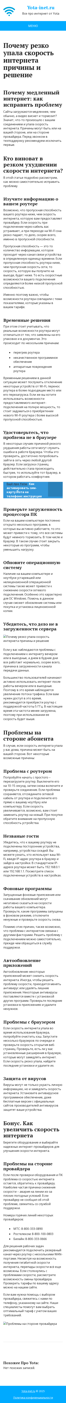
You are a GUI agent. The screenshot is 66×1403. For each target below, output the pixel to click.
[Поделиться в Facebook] (7, 1354)
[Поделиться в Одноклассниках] (25, 1354)
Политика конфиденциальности (33, 1397)
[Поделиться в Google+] (34, 1354)
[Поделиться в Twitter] (43, 1354)
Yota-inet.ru (40, 8)
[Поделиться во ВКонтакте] (16, 1354)
